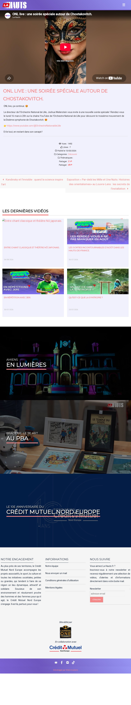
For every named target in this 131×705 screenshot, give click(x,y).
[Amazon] (73, 662)
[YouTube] (56, 662)
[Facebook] (62, 662)
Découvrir (72, 154)
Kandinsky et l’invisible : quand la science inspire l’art (32, 182)
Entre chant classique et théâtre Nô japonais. (32, 247)
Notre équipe (51, 566)
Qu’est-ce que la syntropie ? (86, 297)
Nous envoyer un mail (56, 573)
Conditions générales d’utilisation (62, 580)
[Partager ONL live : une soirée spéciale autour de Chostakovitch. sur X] (70, 165)
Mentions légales (53, 587)
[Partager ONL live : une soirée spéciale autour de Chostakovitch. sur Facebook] (70, 161)
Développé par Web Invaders (65, 670)
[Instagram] (68, 662)
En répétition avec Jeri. (17, 297)
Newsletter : (110, 588)
